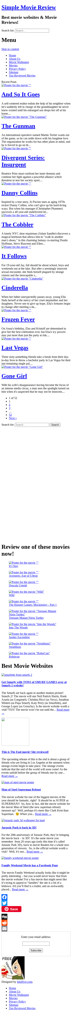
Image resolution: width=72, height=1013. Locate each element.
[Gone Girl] (22, 366)
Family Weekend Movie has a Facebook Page (29, 865)
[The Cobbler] (23, 215)
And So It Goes (20, 94)
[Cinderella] (22, 278)
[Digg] (36, 917)
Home (12, 55)
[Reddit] (36, 923)
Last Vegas (14, 347)
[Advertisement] (29, 483)
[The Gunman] (24, 116)
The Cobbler (17, 224)
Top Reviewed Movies (22, 75)
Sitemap (13, 72)
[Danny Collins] (16, 183)
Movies (13, 65)
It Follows (14, 256)
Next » (13, 418)
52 (10, 414)
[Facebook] (36, 897)
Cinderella (14, 287)
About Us (14, 58)
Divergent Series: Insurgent (23, 161)
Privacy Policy (17, 68)
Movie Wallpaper (19, 62)
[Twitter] (36, 903)
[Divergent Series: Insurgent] (16, 148)
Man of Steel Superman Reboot (21, 789)
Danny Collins (19, 192)
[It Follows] (16, 246)
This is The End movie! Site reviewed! (25, 752)
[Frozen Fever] (16, 310)
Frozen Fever (18, 319)
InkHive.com (24, 981)
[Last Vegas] (16, 338)
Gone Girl (14, 376)
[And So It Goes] (16, 85)
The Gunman (18, 126)
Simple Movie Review (28, 7)
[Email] (36, 929)
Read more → (9, 776)
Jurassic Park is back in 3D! (19, 827)
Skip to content (10, 49)
